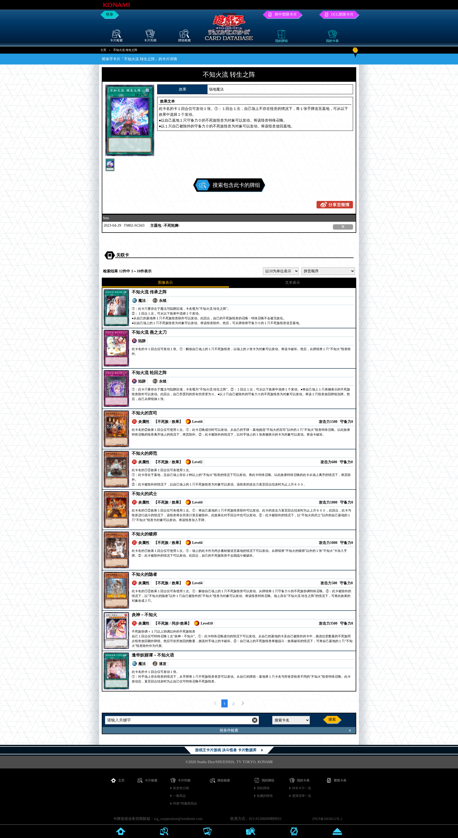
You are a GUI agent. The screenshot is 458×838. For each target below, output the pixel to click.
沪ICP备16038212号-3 (327, 819)
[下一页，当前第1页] (242, 703)
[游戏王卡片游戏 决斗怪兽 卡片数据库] (229, 41)
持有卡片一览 (301, 788)
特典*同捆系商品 (185, 803)
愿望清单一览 (301, 796)
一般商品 (179, 796)
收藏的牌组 (265, 796)
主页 (103, 49)
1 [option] (224, 703)
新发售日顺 (181, 788)
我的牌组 (263, 788)
